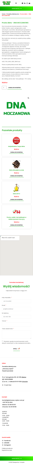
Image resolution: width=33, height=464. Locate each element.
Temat (4, 321)
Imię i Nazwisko (6, 297)
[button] (16, 8)
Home (3, 14)
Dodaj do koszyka (14, 87)
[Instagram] (27, 3)
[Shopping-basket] (29, 3)
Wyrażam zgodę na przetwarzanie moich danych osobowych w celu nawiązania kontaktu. (16, 342)
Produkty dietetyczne (13, 14)
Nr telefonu (5, 313)
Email (3, 305)
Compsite (22, 462)
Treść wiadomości (7, 329)
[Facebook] (22, 3)
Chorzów (25, 382)
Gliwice (23, 377)
